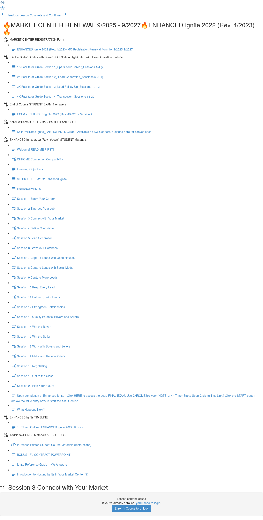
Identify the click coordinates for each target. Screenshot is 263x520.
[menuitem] (2, 9)
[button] (2, 4)
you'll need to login (148, 503)
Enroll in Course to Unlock (131, 508)
